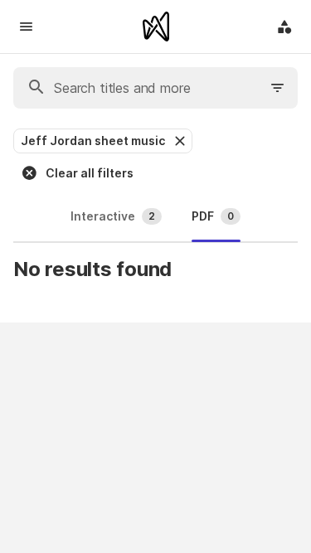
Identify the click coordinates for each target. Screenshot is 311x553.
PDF (213, 216)
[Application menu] (284, 26)
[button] (178, 141)
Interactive (112, 216)
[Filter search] (278, 88)
